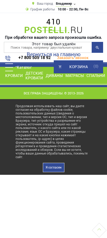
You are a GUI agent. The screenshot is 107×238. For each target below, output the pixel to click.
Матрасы (74, 75)
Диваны (54, 75)
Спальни (95, 75)
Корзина (78, 67)
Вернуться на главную (54, 54)
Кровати (14, 75)
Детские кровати (34, 75)
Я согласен (54, 167)
